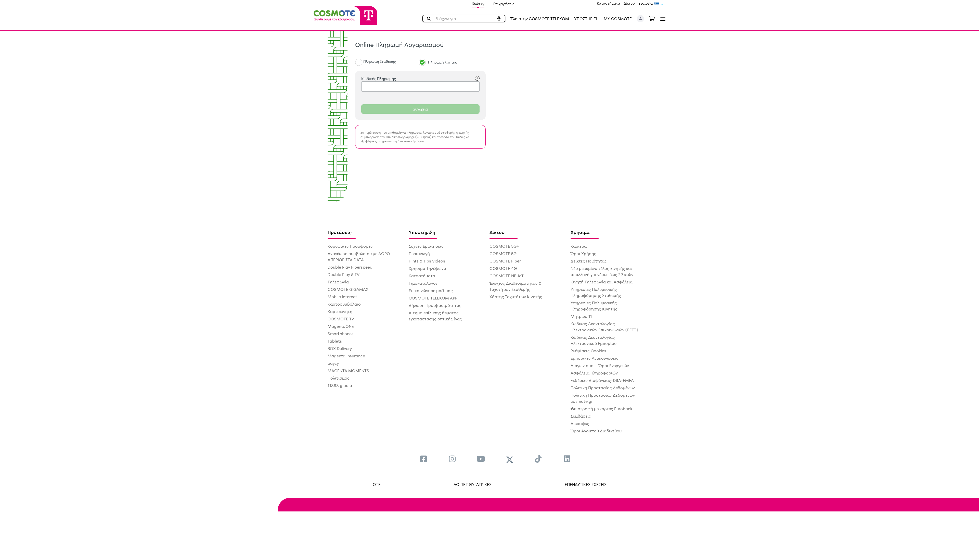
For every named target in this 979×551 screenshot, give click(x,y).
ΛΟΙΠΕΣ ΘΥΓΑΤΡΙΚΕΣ (473, 484)
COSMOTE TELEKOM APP (433, 297)
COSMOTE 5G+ (504, 246)
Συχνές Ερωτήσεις (426, 246)
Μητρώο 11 (581, 316)
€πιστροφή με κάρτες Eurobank (601, 408)
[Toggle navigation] (661, 18)
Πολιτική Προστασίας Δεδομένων (603, 387)
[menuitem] (423, 459)
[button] (640, 18)
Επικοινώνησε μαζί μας (431, 290)
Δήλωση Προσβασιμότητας (435, 305)
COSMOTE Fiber (505, 261)
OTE (377, 484)
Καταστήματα (608, 3)
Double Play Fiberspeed (350, 267)
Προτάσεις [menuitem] (340, 232)
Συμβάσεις (581, 416)
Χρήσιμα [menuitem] (580, 232)
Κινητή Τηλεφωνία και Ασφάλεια (602, 281)
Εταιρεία (645, 3)
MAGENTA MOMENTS (348, 370)
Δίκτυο (629, 3)
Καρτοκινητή (340, 311)
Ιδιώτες (478, 3)
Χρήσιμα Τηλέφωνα (427, 268)
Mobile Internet (342, 296)
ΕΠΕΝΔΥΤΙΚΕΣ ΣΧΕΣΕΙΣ (586, 484)
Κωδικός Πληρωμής (378, 78)
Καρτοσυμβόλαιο (344, 304)
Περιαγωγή (419, 253)
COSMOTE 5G (503, 253)
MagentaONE (341, 326)
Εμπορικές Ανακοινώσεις (595, 358)
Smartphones (341, 333)
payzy (333, 363)
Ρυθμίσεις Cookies (588, 350)
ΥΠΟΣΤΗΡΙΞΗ (586, 18)
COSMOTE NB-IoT (507, 275)
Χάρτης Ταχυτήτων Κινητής (516, 296)
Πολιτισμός (339, 378)
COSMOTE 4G (503, 268)
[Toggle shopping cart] (654, 18)
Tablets (335, 341)
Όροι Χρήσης (583, 253)
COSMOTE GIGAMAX (348, 289)
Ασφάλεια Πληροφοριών (594, 372)
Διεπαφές (580, 423)
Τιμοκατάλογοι (423, 283)
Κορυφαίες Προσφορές (350, 246)
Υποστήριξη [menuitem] (422, 232)
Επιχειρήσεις (503, 4)
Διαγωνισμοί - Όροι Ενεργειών (600, 365)
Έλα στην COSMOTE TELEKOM (539, 18)
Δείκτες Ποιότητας (589, 261)
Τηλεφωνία (338, 281)
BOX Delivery (340, 348)
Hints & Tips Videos (427, 261)
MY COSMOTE (618, 18)
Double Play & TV (343, 274)
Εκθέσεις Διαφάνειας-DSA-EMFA (602, 380)
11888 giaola (340, 385)
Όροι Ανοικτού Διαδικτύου (596, 430)
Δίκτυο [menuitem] (497, 232)
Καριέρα (579, 246)
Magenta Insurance (346, 355)
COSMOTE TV (341, 318)
